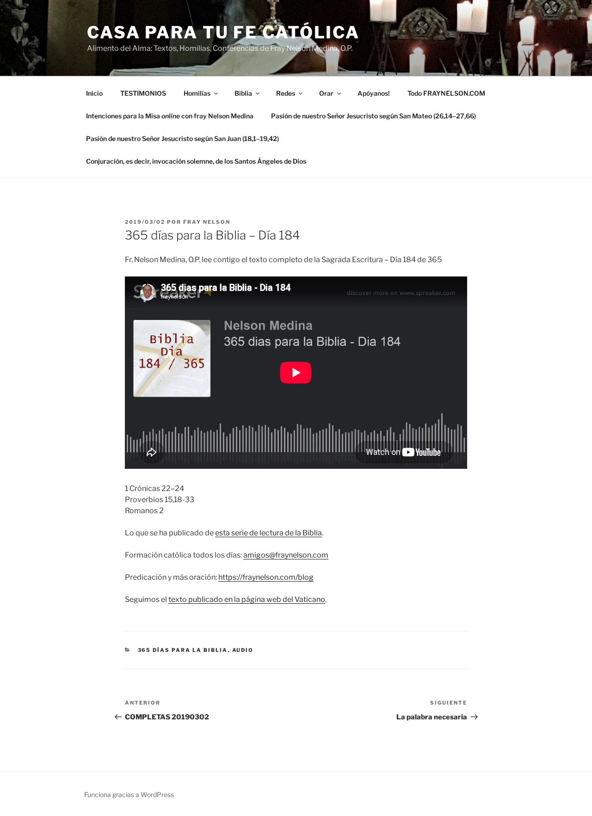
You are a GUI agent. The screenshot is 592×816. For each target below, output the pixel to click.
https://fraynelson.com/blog (266, 577)
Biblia (243, 93)
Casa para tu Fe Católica (223, 32)
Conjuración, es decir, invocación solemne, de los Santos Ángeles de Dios (196, 161)
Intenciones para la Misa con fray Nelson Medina (169, 116)
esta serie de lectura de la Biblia (268, 532)
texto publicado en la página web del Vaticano (246, 599)
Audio (243, 650)
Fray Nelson (206, 222)
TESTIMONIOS (143, 93)
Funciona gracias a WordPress (129, 794)
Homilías (197, 93)
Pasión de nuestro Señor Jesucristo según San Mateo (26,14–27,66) (373, 116)
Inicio (94, 93)
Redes (285, 93)
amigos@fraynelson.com (285, 555)
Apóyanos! (374, 93)
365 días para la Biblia (183, 650)
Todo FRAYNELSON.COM (446, 93)
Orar (326, 93)
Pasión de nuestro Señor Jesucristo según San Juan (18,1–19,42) (182, 138)
